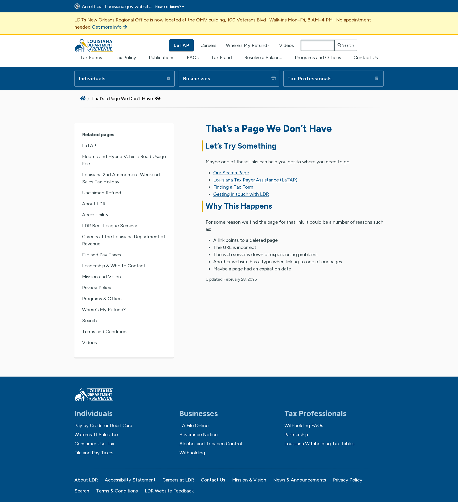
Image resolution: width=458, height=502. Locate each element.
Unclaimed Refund (101, 193)
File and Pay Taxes (101, 255)
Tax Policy (125, 57)
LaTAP (181, 45)
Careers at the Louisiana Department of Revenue (123, 240)
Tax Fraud (221, 57)
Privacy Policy (96, 287)
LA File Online (193, 425)
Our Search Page (231, 173)
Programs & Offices (103, 298)
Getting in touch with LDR (241, 194)
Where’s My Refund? (248, 45)
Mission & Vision (249, 480)
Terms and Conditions (105, 331)
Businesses (196, 79)
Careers (208, 45)
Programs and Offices (318, 57)
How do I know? (168, 7)
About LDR (93, 204)
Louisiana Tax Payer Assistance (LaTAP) (255, 180)
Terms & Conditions (117, 491)
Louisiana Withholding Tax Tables (319, 443)
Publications (161, 57)
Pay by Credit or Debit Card (103, 425)
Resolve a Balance (263, 57)
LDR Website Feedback (169, 491)
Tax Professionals (309, 79)
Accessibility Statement (130, 480)
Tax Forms (91, 57)
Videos (286, 45)
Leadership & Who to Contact (113, 266)
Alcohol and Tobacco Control (210, 443)
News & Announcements (299, 480)
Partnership (296, 434)
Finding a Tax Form (233, 187)
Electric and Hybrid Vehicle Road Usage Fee (124, 160)
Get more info (107, 27)
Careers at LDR (178, 480)
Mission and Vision (101, 276)
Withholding (192, 452)
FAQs (193, 57)
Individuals (92, 79)
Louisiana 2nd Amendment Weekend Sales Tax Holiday (121, 178)
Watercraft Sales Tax (96, 434)
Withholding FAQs (303, 425)
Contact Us (366, 57)
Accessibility (95, 214)
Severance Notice (198, 434)
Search (347, 45)
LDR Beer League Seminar (109, 225)
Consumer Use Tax (94, 443)
